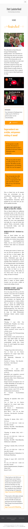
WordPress (22, 526)
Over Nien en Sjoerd (11, 518)
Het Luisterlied (14, 9)
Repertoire (21, 518)
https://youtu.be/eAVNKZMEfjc (13, 492)
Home (2, 518)
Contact (13, 519)
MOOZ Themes (11, 526)
